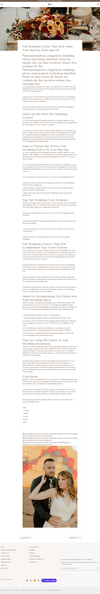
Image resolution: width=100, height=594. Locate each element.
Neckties (32, 550)
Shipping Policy (6, 559)
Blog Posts (4, 568)
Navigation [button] (33, 547)
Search (17, 590)
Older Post (25, 538)
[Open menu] (3, 4)
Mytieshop (6, 590)
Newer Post (75, 538)
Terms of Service (27, 590)
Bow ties (32, 553)
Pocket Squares (34, 556)
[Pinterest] (27, 580)
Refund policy (40, 590)
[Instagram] (31, 580)
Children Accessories (36, 559)
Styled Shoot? (5, 562)
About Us (4, 565)
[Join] (97, 568)
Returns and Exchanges (8, 550)
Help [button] (2, 547)
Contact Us (5, 553)
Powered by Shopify (53, 590)
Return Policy (5, 556)
